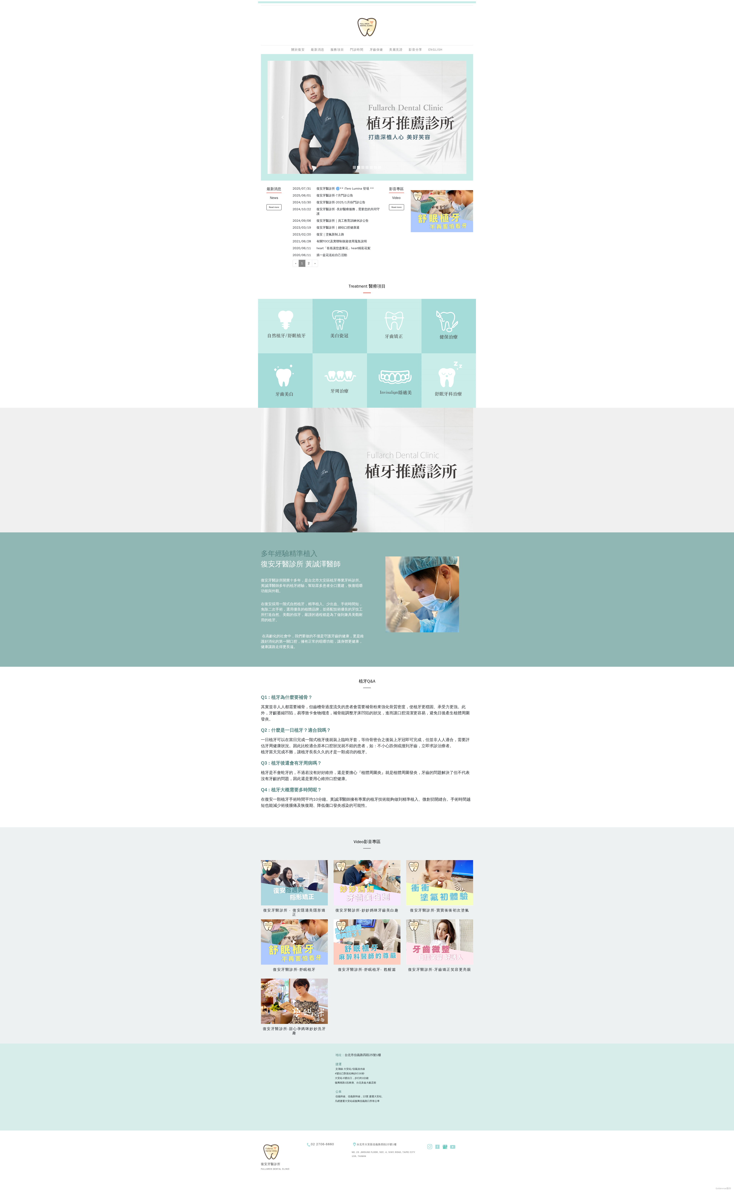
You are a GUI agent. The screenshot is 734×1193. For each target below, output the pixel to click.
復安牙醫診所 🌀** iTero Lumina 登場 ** (345, 189)
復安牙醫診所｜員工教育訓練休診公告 (343, 221)
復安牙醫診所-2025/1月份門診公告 (341, 202)
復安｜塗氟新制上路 (330, 234)
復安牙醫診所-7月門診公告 (335, 195)
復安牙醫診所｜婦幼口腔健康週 (338, 228)
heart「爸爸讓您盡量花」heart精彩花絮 (343, 248)
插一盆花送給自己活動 (332, 255)
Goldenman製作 (723, 1188)
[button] (282, 117)
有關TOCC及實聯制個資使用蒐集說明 (342, 241)
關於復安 (298, 50)
